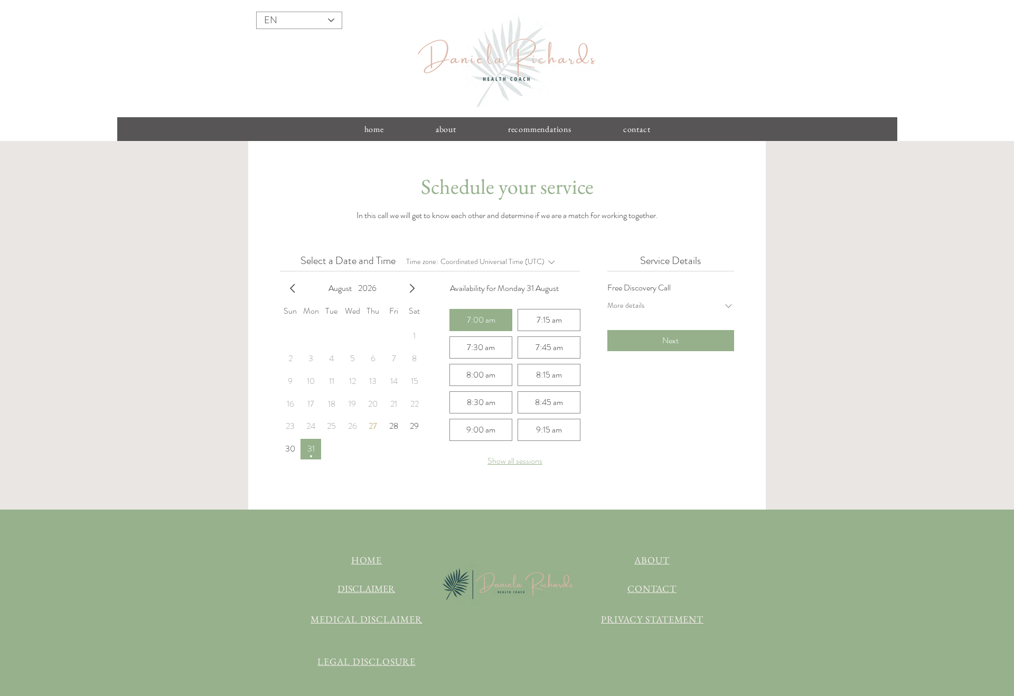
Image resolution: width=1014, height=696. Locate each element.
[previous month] (292, 288)
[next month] (412, 288)
